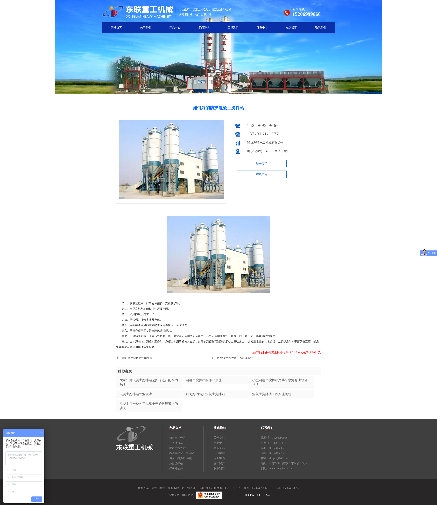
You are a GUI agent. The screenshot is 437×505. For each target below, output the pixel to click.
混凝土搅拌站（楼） (181, 458)
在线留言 (291, 27)
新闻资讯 (204, 27)
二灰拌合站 (176, 442)
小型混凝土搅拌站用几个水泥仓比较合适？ (279, 382)
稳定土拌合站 (177, 437)
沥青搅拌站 (176, 463)
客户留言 (219, 463)
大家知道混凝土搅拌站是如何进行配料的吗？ (148, 382)
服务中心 (262, 27)
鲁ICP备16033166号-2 (257, 495)
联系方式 (261, 163)
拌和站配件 (176, 468)
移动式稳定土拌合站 (181, 453)
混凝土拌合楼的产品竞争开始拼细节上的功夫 (148, 406)
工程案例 (233, 27)
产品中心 (174, 27)
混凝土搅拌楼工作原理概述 (236, 357)
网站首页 (116, 27)
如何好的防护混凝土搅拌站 (205, 394)
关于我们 (145, 27)
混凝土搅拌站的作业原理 (204, 380)
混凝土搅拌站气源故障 (138, 357)
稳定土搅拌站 (177, 448)
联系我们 (320, 27)
